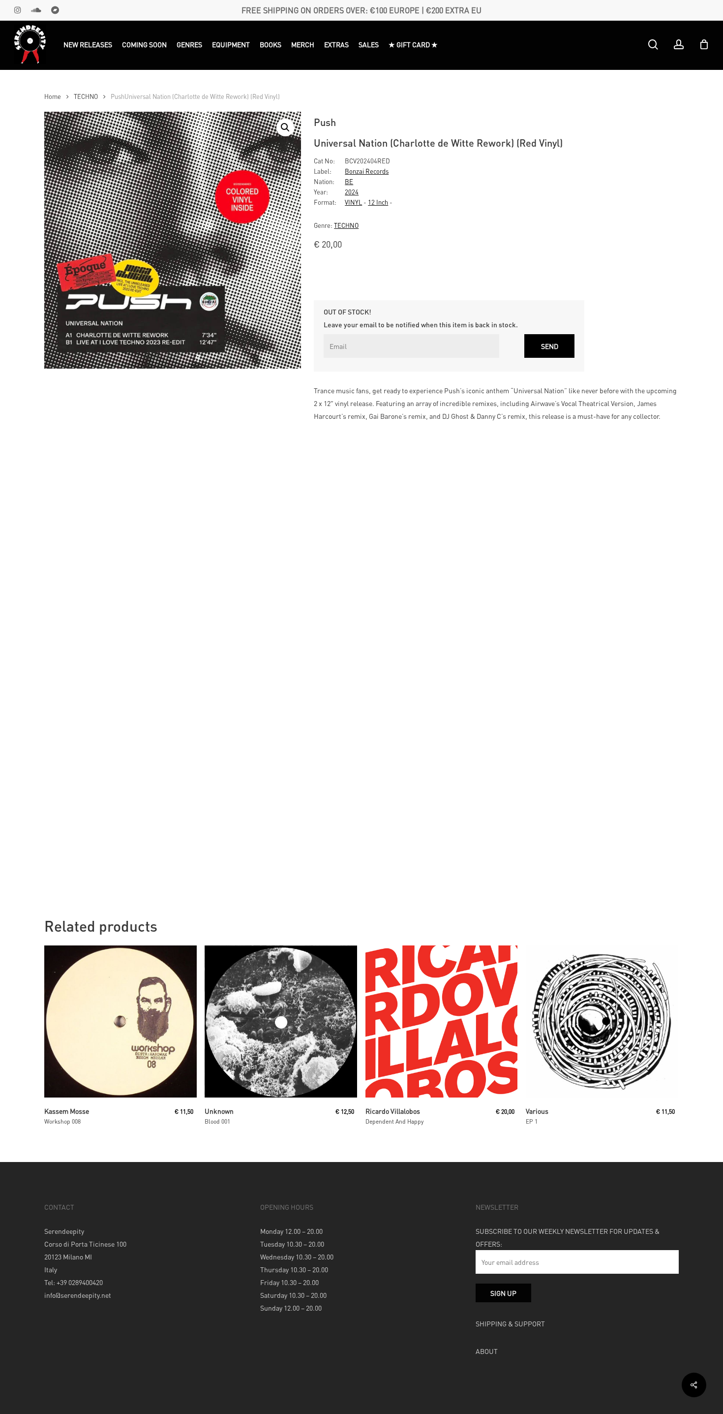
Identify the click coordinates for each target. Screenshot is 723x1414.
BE (349, 181)
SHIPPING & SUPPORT (510, 1323)
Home (52, 96)
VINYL (353, 202)
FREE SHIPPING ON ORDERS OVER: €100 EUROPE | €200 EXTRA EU (361, 10)
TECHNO (86, 96)
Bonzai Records (367, 171)
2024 (352, 192)
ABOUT (487, 1351)
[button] (285, 127)
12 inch (378, 202)
